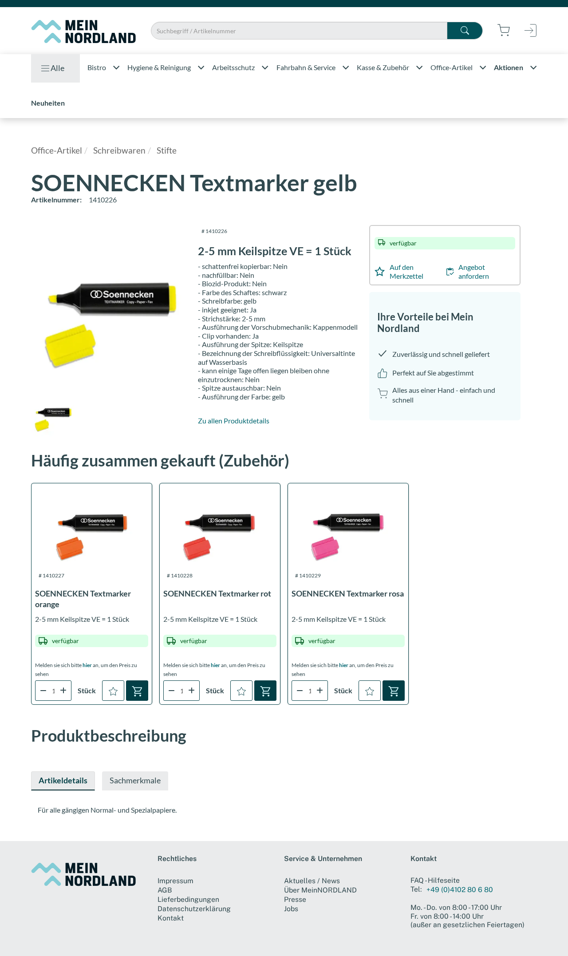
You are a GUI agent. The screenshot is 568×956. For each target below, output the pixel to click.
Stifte (167, 150)
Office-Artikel (56, 150)
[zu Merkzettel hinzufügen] (113, 690)
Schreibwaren (119, 150)
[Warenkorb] (137, 690)
